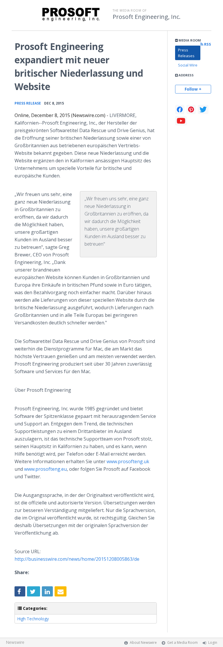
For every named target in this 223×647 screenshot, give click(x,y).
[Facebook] (179, 109)
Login (212, 642)
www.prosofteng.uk (128, 461)
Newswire (15, 642)
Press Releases (186, 52)
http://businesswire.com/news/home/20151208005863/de (77, 559)
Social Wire (187, 65)
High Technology (33, 618)
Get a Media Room (182, 642)
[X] (203, 109)
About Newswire (143, 642)
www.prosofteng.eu (45, 469)
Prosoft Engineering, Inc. (147, 17)
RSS (207, 44)
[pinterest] (191, 109)
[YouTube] (181, 120)
